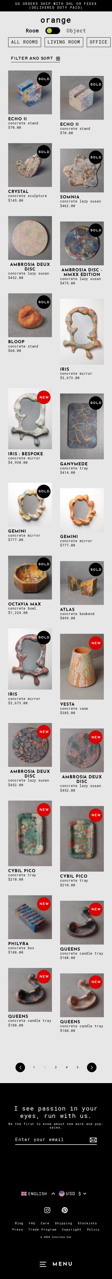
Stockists (87, 1223)
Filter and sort (32, 58)
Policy (93, 1229)
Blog (19, 1223)
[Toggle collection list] (52, 30)
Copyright (72, 1229)
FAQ (32, 1223)
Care (45, 1223)
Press (17, 1229)
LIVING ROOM (64, 42)
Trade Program (42, 1229)
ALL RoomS (24, 42)
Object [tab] (76, 30)
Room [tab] (32, 30)
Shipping (63, 1223)
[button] (38, 1193)
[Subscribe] (92, 1140)
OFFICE (99, 42)
